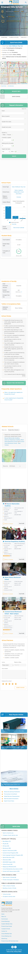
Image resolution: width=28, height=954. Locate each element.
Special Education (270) (8, 857)
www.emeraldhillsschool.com (13, 21)
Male (4, 135)
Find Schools (4, 919)
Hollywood (16, 12)
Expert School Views (9, 801)
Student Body (4, 37)
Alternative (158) (7, 860)
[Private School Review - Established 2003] (14, 2)
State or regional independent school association (19, 192)
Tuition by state (7, 894)
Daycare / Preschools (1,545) (10, 851)
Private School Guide (6, 926)
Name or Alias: (17, 662)
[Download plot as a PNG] (24, 207)
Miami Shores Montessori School (14, 441)
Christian (19, 197)
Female (9, 135)
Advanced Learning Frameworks (12, 792)
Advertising (4, 938)
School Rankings (5, 921)
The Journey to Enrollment (10, 794)
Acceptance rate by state (9, 897)
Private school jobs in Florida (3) (11, 880)
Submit (14, 156)
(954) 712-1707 (11, 17)
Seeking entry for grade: (8, 143)
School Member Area (6, 934)
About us (3, 916)
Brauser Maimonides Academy (12, 438)
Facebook (15, 947)
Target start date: (6, 149)
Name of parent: (6, 116)
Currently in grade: (6, 138)
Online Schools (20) (7, 864)
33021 (22, 12)
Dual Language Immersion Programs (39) (13, 855)
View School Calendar (18, 228)
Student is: (4, 133)
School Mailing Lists (6, 936)
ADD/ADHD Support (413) (9, 862)
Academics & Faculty (13, 37)
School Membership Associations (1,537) (12, 869)
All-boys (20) (6, 846)
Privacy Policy (17, 952)
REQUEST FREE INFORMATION (15, 383)
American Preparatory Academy (12, 440)
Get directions (11, 86)
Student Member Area (6, 924)
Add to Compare (9, 523)
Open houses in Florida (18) (9, 877)
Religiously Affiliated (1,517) (9, 867)
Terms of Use (10, 952)
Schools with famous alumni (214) (11, 871)
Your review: (5, 668)
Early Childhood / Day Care (16, 46)
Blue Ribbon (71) (7, 841)
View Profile (21, 523)
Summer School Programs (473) (10, 853)
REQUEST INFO (16, 91)
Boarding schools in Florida (9, 888)
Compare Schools (5, 929)
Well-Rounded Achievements (11, 799)
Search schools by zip (8, 833)
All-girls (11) (5, 844)
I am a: (3, 662)
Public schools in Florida (9, 886)
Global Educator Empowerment (12, 796)
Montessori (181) (7, 848)
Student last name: (6, 127)
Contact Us (4, 931)
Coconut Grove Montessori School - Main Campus (14, 443)
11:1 (21, 292)
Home (2, 914)
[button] (3, 684)
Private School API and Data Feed (9, 941)
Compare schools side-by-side (10, 835)
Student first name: (6, 122)
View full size (3, 86)
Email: (3, 111)
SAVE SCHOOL (16, 97)
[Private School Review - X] (12, 947)
